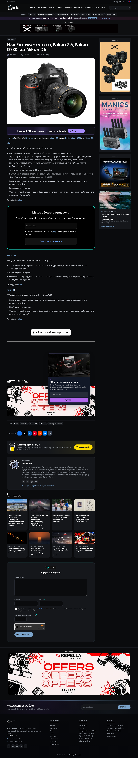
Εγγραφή (123, 707)
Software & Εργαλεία (114, 731)
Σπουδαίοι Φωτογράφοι (115, 725)
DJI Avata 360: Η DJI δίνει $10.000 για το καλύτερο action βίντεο (60, 552)
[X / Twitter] (23, 481)
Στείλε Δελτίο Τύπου (62, 14)
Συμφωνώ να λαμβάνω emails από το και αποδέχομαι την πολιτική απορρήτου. (50, 233)
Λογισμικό (74, 14)
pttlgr (54, 232)
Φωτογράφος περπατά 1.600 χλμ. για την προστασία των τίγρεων (61, 518)
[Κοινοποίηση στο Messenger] (45, 433)
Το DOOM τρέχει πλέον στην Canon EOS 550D (84, 550)
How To (32, 8)
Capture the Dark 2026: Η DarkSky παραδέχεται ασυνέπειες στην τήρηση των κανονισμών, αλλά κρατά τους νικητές (39, 521)
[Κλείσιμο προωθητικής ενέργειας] (87, 355)
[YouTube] (120, 1)
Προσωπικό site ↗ (48, 486)
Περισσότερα (100, 8)
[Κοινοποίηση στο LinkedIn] (30, 433)
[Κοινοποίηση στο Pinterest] (35, 433)
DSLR (67, 138)
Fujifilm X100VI (111, 14)
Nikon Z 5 (53, 138)
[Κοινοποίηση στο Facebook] (19, 433)
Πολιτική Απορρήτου (46, 609)
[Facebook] (114, 1)
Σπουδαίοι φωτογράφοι (45, 14)
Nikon (11, 138)
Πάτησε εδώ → (77, 131)
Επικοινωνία (13, 736)
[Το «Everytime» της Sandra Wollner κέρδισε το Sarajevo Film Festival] (39, 538)
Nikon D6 (11, 143)
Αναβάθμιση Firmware (55, 424)
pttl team (13, 55)
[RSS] (126, 1)
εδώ (20, 200)
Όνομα (17, 599)
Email (42, 599)
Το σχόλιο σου (19, 577)
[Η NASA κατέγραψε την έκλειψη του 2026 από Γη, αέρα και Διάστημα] (17, 538)
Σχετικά (81, 728)
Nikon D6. (89, 138)
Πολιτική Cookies (84, 741)
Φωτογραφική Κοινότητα (115, 728)
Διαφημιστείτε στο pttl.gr (87, 731)
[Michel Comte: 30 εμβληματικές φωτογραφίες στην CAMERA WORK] (84, 505)
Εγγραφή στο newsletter (51, 241)
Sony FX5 (32, 14)
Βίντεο (51, 8)
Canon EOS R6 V (85, 14)
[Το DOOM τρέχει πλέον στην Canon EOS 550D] (84, 538)
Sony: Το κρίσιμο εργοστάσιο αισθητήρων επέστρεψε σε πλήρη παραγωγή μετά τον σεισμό (16, 520)
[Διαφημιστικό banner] (69, 28)
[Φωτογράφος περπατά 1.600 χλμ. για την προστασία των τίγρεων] (62, 505)
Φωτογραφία (42, 8)
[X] (123, 1)
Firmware (29, 138)
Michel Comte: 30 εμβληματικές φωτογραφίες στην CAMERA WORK (83, 518)
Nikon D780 (76, 138)
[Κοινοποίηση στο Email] (50, 433)
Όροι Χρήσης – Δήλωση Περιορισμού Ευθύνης (86, 734)
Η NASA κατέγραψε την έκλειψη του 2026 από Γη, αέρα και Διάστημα (16, 551)
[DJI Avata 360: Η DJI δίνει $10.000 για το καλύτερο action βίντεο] (62, 538)
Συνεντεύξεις (54, 744)
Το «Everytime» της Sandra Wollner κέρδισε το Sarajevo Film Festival (38, 552)
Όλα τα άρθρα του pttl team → (31, 486)
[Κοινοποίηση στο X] (25, 433)
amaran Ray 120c (98, 14)
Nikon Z (10, 290)
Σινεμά (59, 8)
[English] (129, 1)
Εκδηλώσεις (78, 8)
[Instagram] (117, 1)
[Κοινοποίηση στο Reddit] (40, 433)
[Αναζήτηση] (129, 7)
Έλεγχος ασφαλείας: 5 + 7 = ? (25, 615)
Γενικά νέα (89, 8)
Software (68, 8)
